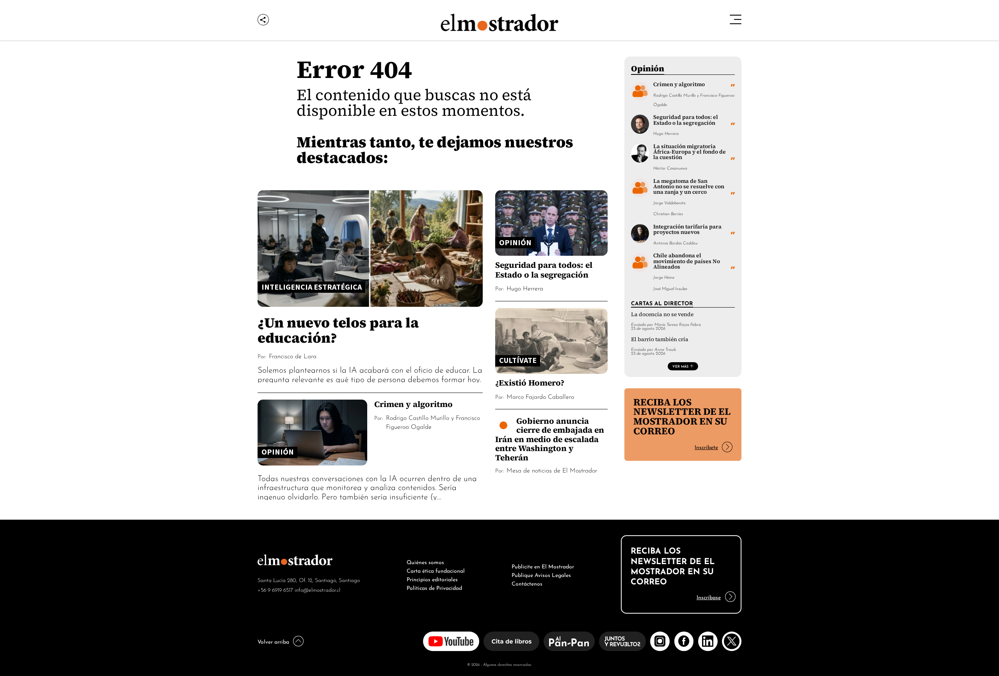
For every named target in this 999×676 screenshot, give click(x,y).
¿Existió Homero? (529, 382)
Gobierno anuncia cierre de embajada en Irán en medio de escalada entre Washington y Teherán (549, 439)
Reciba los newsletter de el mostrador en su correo (682, 416)
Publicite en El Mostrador (543, 566)
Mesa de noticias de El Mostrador (552, 469)
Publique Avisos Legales (541, 574)
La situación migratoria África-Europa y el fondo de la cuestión (689, 152)
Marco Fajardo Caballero (540, 396)
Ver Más (680, 366)
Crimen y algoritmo (413, 404)
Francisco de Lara (292, 355)
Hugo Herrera (525, 287)
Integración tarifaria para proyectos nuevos (687, 229)
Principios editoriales (432, 578)
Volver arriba (273, 641)
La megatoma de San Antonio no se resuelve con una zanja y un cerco (688, 186)
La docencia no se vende (662, 314)
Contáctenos (527, 583)
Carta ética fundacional (436, 570)
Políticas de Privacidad (434, 587)
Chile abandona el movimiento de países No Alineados (686, 261)
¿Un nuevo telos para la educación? (338, 330)
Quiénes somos (425, 561)
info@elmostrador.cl (317, 589)
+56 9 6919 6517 (275, 589)
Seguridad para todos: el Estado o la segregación (543, 269)
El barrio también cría (659, 339)
